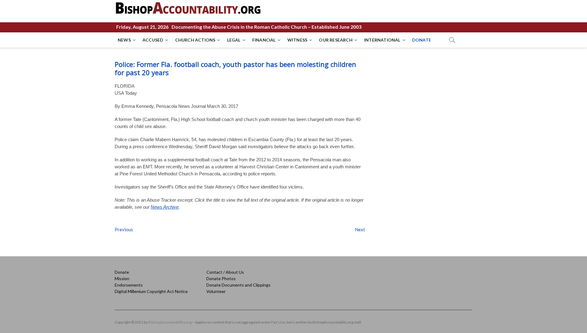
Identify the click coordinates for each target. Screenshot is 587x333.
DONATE (421, 39)
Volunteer (216, 291)
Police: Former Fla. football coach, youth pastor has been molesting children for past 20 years (235, 68)
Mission (122, 278)
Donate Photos (221, 278)
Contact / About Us (225, 272)
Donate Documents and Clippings (238, 284)
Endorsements (129, 284)
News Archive (165, 207)
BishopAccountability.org (170, 322)
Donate (122, 272)
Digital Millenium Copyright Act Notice (151, 291)
